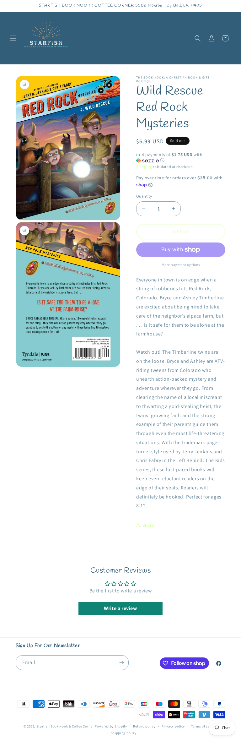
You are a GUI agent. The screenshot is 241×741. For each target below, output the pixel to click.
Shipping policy (124, 733)
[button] (13, 38)
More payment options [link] (181, 264)
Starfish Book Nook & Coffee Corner (65, 726)
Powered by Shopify (111, 726)
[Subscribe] (121, 662)
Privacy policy (173, 726)
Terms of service (204, 726)
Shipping (144, 166)
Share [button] (148, 525)
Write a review (120, 608)
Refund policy (144, 726)
